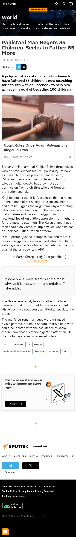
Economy (47, 456)
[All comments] (5, 531)
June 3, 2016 (38, 261)
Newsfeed (18, 344)
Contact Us (49, 486)
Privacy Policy (26, 491)
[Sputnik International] (10, 5)
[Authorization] (56, 3)
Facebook (39, 351)
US (28, 344)
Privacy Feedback (45, 491)
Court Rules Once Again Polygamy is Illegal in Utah (35, 147)
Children (66, 351)
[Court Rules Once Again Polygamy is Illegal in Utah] (38, 118)
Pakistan (38, 344)
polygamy (53, 351)
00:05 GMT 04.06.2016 (15, 60)
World (6, 344)
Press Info (19, 486)
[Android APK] (13, 506)
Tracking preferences (13, 496)
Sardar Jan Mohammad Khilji (17, 351)
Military (62, 456)
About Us (7, 486)
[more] (70, 156)
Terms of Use (33, 486)
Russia (33, 456)
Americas (20, 456)
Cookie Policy (9, 491)
